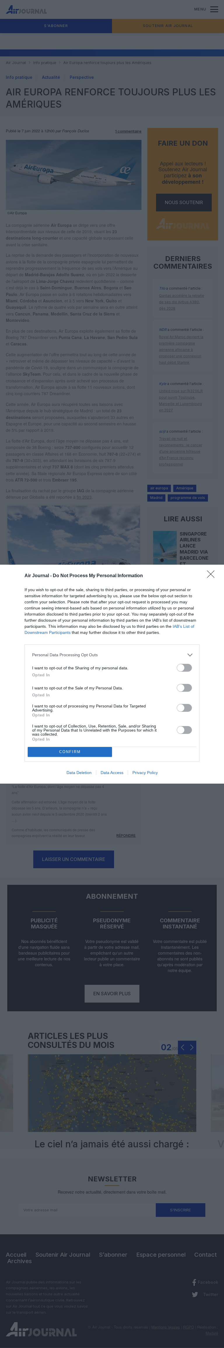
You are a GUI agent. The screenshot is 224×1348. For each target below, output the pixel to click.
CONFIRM (70, 752)
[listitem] (112, 655)
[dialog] (112, 674)
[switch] (184, 668)
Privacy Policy (145, 772)
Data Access (112, 772)
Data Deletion (79, 772)
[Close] (212, 576)
